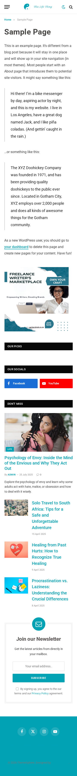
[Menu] (7, 7)
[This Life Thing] (38, 7)
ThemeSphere (60, 762)
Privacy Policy (40, 693)
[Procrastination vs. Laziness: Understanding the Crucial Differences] (16, 585)
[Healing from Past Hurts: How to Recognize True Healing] (16, 549)
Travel (41, 745)
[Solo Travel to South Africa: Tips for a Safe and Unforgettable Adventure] (16, 507)
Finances (58, 745)
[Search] (70, 7)
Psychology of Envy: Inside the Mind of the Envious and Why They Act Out (38, 463)
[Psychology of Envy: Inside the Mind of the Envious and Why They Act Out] (38, 432)
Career (26, 745)
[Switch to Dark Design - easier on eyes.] (63, 7)
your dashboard (16, 247)
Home (12, 745)
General (38, 751)
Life (9, 449)
